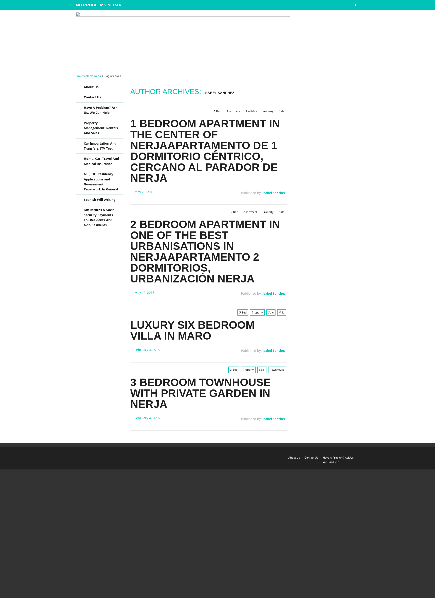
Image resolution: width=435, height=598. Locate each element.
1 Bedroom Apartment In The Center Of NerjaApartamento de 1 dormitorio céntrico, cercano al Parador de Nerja (205, 151)
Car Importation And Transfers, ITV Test (100, 146)
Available (251, 111)
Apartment (233, 111)
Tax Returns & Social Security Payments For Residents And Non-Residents (99, 217)
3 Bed (233, 370)
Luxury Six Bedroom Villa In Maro (192, 330)
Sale (281, 111)
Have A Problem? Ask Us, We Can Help (101, 110)
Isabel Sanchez (219, 93)
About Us (91, 87)
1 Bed (217, 111)
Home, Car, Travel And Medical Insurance (101, 161)
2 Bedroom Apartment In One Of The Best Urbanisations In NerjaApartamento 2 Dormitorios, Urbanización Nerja (205, 251)
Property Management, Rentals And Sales (101, 128)
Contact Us (92, 97)
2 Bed (234, 212)
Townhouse (277, 370)
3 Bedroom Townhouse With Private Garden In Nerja (200, 393)
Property (268, 111)
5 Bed (242, 312)
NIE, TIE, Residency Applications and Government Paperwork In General (101, 181)
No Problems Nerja (98, 5)
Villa (281, 312)
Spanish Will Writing (99, 199)
